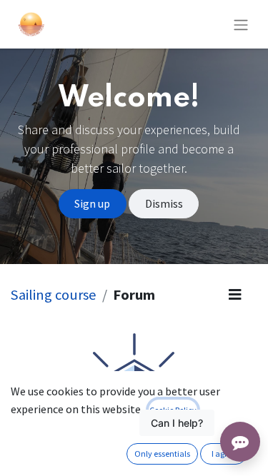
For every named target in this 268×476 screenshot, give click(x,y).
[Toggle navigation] (240, 24)
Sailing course (53, 294)
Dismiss (164, 203)
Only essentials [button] (162, 453)
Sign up (92, 203)
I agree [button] (224, 453)
